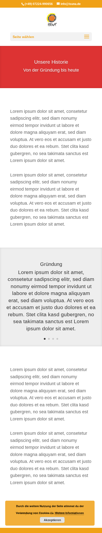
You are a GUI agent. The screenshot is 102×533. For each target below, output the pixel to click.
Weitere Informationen (69, 513)
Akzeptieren (52, 520)
